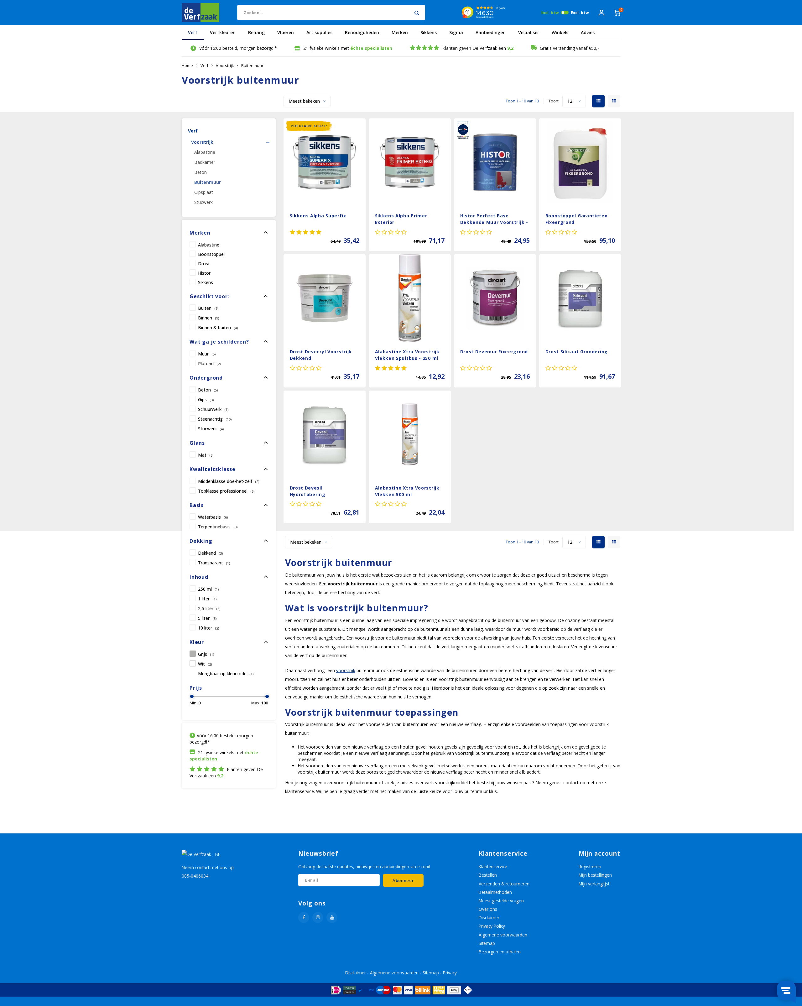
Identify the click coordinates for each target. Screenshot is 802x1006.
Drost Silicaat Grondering (576, 352)
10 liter (208, 628)
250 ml (208, 589)
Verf (192, 32)
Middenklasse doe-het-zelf (228, 481)
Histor (204, 273)
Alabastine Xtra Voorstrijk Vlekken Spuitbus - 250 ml (407, 355)
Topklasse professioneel (226, 491)
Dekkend (210, 553)
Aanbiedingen (491, 32)
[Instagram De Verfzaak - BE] (317, 917)
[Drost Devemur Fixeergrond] (495, 298)
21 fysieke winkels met (347, 48)
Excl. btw (580, 12)
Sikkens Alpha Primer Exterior (401, 219)
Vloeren (285, 32)
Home (187, 65)
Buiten (208, 308)
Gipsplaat (203, 192)
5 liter (207, 618)
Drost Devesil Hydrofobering (307, 491)
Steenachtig (215, 419)
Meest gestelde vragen (501, 901)
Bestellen (488, 875)
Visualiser (528, 32)
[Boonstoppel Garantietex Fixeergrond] (580, 162)
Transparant (214, 563)
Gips (206, 399)
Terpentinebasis (217, 527)
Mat (205, 455)
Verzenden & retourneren (504, 884)
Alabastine (204, 152)
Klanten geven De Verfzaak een (477, 48)
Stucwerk (203, 202)
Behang (256, 32)
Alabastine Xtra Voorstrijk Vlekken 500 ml (407, 491)
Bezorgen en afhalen (500, 952)
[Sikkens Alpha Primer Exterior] (410, 162)
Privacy (450, 973)
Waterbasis (213, 517)
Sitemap (487, 943)
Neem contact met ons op (208, 867)
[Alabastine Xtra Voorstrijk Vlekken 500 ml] (410, 434)
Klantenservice (493, 866)
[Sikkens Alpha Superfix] (325, 162)
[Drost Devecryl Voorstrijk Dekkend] (325, 298)
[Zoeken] (416, 12)
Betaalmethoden (495, 892)
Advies (588, 32)
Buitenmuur (252, 65)
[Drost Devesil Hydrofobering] (325, 434)
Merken (400, 32)
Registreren (590, 866)
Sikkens (428, 32)
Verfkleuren (223, 32)
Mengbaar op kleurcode (225, 674)
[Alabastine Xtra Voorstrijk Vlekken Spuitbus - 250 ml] (410, 298)
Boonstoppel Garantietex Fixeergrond (576, 219)
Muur (207, 354)
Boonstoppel (211, 254)
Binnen (208, 318)
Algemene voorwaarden (503, 935)
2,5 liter (209, 608)
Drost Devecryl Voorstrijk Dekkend (321, 355)
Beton (200, 172)
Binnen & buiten (218, 327)
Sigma (456, 32)
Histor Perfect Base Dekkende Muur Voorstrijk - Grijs (494, 219)
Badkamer (204, 162)
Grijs (206, 654)
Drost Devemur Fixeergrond (494, 352)
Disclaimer (489, 917)
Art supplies (319, 32)
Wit (205, 664)
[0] (617, 12)
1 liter (207, 599)
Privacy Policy (492, 926)
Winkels (560, 32)
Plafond (209, 363)
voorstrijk (345, 670)
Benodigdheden (362, 32)
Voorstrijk (225, 65)
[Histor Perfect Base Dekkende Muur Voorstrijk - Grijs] (495, 162)
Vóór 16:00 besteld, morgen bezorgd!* (238, 48)
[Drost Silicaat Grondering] (580, 298)
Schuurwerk (213, 409)
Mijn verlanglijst (594, 884)
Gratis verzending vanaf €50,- (569, 48)
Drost (204, 263)
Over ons (488, 909)
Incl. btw (550, 12)
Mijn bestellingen (595, 875)
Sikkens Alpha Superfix (318, 216)
